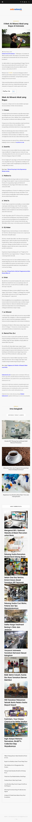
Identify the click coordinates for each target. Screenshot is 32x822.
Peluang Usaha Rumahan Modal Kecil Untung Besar (14, 555)
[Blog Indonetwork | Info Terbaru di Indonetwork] (16, 9)
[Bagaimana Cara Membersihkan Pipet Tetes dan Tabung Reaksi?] (16, 483)
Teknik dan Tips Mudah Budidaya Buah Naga (15, 776)
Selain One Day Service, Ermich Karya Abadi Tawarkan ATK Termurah (14, 580)
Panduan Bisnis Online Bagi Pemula (12, 780)
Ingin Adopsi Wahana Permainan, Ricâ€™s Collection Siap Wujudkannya (13, 742)
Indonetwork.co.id (6, 374)
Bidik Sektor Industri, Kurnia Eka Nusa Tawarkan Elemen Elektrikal (15, 677)
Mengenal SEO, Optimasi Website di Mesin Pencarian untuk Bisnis (15, 533)
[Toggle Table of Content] (13, 91)
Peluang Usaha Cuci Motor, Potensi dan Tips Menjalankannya (15, 605)
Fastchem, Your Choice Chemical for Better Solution (15, 720)
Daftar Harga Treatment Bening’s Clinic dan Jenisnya (14, 627)
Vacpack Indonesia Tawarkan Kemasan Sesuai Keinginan (15, 653)
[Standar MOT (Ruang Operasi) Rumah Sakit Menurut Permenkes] (16, 429)
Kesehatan (16, 21)
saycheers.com (20, 142)
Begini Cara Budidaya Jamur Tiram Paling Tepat (15, 761)
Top (16, 819)
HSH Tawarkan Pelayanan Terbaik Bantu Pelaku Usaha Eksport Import (15, 702)
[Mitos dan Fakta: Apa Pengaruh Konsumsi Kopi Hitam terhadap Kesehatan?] (16, 456)
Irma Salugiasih (16, 408)
